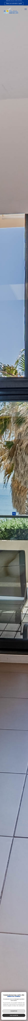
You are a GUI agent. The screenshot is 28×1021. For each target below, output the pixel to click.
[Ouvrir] (14, 513)
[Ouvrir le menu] (26, 9)
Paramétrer (13, 1011)
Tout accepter (14, 1015)
